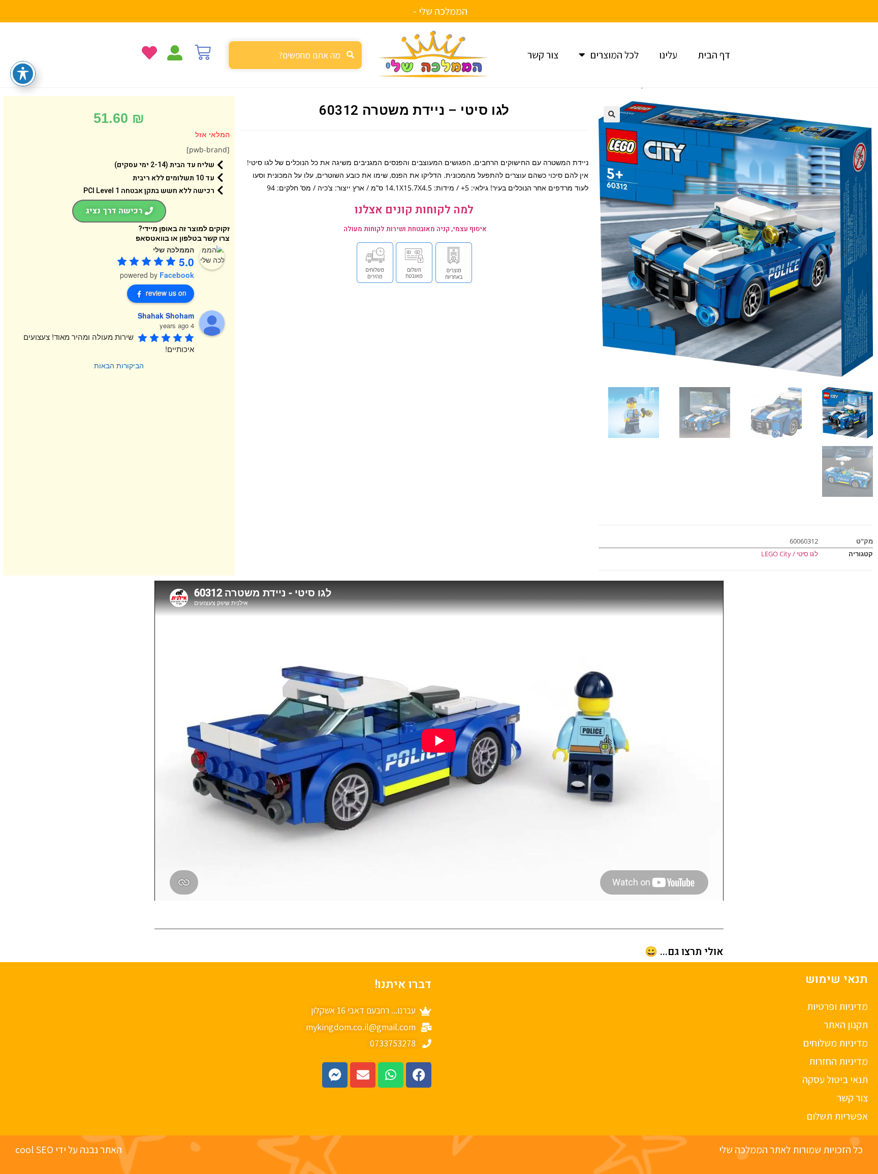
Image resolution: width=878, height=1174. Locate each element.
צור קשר (542, 54)
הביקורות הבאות (119, 365)
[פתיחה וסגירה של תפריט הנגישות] (23, 73)
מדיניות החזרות (838, 1061)
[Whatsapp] (390, 1075)
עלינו (668, 54)
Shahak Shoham (166, 315)
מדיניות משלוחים (835, 1043)
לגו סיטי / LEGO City (789, 553)
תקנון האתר (846, 1024)
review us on (166, 293)
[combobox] (295, 55)
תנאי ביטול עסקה (835, 1079)
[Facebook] (418, 1075)
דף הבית (714, 54)
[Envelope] (362, 1075)
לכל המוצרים (614, 54)
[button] (612, 114)
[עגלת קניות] (202, 52)
